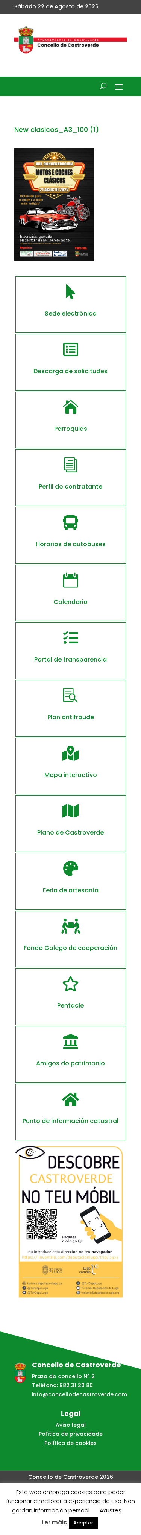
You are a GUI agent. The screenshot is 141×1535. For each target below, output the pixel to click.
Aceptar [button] (83, 1522)
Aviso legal (71, 1425)
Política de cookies (70, 1443)
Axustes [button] (110, 1510)
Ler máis (54, 1522)
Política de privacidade (71, 1434)
